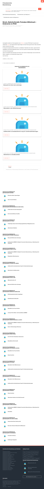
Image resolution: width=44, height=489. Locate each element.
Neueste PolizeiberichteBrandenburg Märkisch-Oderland (11, 291)
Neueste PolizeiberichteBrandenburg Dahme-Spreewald (11, 235)
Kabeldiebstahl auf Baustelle (13, 298)
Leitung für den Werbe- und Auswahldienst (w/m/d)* (17, 312)
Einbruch (22, 43)
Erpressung (17, 11)
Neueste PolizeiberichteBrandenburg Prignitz (9, 390)
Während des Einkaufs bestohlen (34, 471)
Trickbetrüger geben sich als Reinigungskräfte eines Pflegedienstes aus (21, 223)
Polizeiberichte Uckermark (7, 469)
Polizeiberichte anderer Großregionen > (11, 17)
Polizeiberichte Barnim (6, 451)
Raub (12, 10)
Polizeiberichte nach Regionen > (23, 14)
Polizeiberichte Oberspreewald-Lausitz (9, 461)
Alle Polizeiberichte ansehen (31, 476)
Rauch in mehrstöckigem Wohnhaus (14, 326)
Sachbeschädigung (8, 11)
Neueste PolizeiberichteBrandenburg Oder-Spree (9, 333)
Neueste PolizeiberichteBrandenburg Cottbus (9, 220)
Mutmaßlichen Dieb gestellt (13, 340)
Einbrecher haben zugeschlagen (14, 195)
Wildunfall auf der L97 (12, 280)
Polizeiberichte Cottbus (6, 453)
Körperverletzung (18, 10)
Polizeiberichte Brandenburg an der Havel (10, 452)
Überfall (31, 10)
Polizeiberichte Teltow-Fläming (8, 468)
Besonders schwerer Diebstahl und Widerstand (16, 425)
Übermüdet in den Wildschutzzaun (12, 108)
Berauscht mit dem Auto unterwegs (12, 85)
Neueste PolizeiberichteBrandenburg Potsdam (9, 362)
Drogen (12, 11)
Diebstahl (14, 11)
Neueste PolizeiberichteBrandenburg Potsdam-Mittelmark (11, 376)
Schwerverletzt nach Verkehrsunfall (14, 421)
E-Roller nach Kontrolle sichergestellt (15, 209)
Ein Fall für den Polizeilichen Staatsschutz (16, 336)
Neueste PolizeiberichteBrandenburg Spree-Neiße (9, 404)
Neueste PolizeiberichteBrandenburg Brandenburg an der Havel (13, 206)
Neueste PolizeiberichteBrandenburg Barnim (9, 192)
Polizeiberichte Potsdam (7, 464)
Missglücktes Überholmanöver (13, 256)
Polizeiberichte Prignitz (6, 466)
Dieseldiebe (10, 411)
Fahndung (14, 10)
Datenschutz (4, 486)
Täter (8, 44)
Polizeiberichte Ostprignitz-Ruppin (8, 463)
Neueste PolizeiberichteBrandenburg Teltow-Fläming (10, 418)
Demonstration (34, 10)
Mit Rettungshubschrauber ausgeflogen (15, 294)
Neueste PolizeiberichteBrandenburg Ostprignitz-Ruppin (11, 348)
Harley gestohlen (11, 393)
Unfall (22, 10)
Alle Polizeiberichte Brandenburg (9, 14)
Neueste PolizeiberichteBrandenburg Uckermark (9, 432)
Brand (29, 10)
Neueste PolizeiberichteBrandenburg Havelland (9, 277)
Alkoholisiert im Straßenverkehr (11, 154)
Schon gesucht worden (12, 199)
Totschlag (24, 10)
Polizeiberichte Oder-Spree (7, 462)
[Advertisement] (22, 34)
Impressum (9, 486)
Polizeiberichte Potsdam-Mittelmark (9, 465)
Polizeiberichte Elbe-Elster (7, 455)
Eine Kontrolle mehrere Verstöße (14, 213)
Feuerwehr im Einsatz (12, 435)
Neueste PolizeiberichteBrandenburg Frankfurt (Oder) (11, 263)
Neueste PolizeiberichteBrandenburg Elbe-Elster (9, 249)
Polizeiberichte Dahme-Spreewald (8, 454)
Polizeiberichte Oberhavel (7, 460)
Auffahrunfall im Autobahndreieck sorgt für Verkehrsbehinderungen (20, 131)
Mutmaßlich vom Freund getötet (14, 308)
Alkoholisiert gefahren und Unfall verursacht (16, 397)
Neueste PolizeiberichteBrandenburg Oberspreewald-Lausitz (12, 319)
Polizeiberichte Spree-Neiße (7, 467)
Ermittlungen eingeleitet (12, 439)
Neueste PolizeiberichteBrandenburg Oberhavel (9, 305)
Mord (27, 10)
